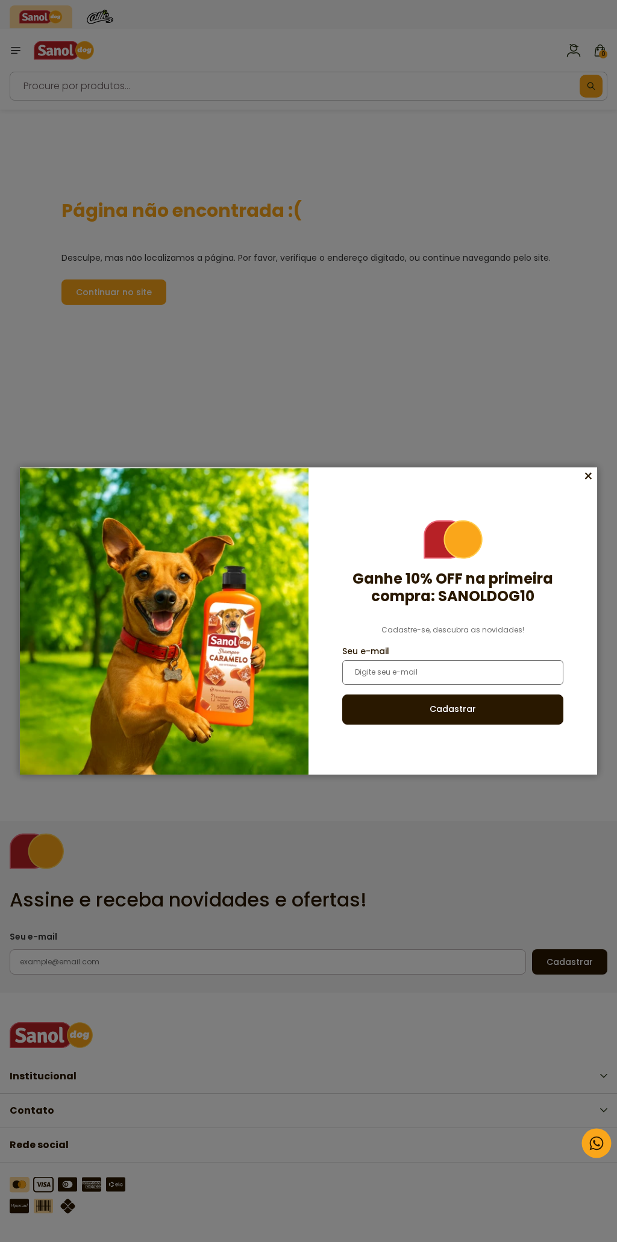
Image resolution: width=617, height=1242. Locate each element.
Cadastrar (453, 709)
